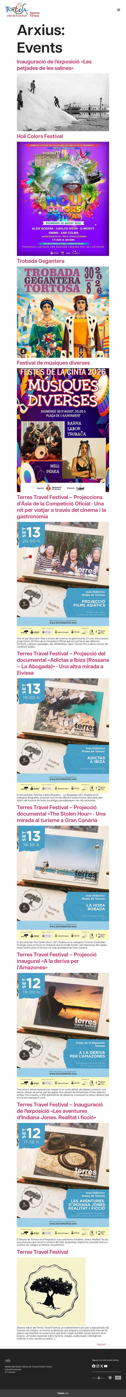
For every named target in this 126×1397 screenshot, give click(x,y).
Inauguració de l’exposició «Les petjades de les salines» (54, 65)
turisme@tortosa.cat (13, 1369)
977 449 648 (10, 1372)
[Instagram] (97, 1366)
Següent (103, 1344)
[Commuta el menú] (6, 1378)
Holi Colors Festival (40, 136)
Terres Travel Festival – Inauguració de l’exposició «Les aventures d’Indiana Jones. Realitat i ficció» (60, 1111)
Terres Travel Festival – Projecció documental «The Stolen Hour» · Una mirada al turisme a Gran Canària (61, 813)
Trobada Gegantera (40, 260)
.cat (63, 1393)
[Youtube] (105, 1366)
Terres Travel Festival (42, 1251)
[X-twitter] (101, 1366)
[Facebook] (93, 1366)
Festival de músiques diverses (53, 362)
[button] (118, 9)
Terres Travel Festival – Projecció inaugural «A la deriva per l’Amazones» (57, 961)
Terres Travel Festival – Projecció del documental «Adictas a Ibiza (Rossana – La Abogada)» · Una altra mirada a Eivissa (63, 663)
